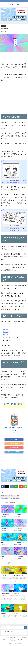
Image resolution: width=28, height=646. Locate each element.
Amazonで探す (14, 443)
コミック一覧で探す (22, 637)
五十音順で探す (13, 637)
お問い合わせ (14, 640)
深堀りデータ (6, 639)
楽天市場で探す (14, 447)
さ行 (18, 495)
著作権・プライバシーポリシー (17, 639)
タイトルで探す (4, 637)
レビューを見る (14, 439)
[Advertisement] (14, 97)
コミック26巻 (5, 498)
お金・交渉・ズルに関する (8, 495)
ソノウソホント (8, 329)
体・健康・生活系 (15, 498)
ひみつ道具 (3, 25)
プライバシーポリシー (6, 631)
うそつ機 (5, 332)
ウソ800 (5, 335)
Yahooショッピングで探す (14, 451)
